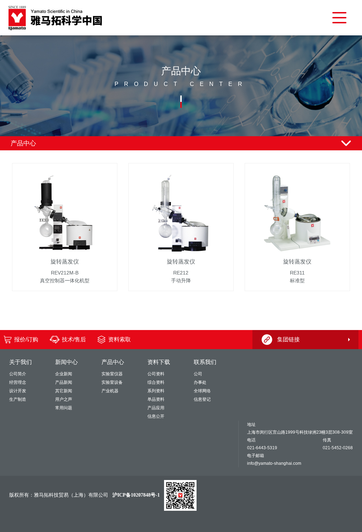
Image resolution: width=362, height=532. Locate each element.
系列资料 (155, 390)
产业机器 (109, 390)
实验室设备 (112, 382)
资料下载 (158, 362)
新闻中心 (66, 362)
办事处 (200, 382)
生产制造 (17, 399)
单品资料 (155, 399)
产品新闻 (63, 382)
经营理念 (17, 382)
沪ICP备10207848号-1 (136, 495)
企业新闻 (63, 373)
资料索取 (119, 339)
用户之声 (63, 399)
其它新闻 (63, 390)
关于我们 (20, 362)
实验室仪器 (112, 373)
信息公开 (155, 416)
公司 (198, 373)
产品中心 (112, 362)
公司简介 (17, 373)
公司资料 (155, 373)
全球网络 (202, 390)
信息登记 (202, 399)
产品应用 (155, 407)
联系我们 (205, 362)
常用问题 (63, 407)
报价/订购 (26, 339)
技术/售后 (74, 339)
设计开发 (17, 390)
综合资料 (155, 382)
